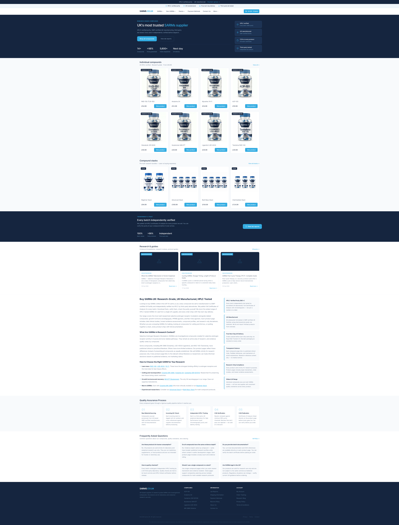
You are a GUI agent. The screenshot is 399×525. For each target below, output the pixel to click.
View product (160, 106)
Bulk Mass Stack (207, 200)
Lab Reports (214, 491)
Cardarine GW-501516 (192, 373)
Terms (251, 517)
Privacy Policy (240, 501)
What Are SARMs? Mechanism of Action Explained (158, 276)
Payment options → (214, 2)
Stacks (181, 11)
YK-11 (167, 366)
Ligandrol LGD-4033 (209, 145)
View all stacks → (253, 163)
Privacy (245, 517)
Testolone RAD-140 (238, 145)
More (215, 11)
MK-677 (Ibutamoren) (171, 379)
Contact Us (207, 11)
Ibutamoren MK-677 (178, 145)
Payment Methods (194, 11)
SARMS (146, 11)
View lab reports (166, 39)
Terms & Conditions (242, 505)
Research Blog (241, 498)
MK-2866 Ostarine (190, 508)
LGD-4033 (160, 366)
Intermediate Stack (238, 200)
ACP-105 (235, 101)
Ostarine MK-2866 (168, 373)
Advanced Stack (177, 200)
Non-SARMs (170, 11)
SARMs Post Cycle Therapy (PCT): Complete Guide (239, 276)
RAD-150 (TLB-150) (148, 101)
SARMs (159, 11)
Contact (257, 517)
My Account (240, 491)
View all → (256, 65)
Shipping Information (217, 495)
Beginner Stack (146, 200)
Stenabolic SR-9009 (148, 145)
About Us (213, 505)
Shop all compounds (147, 39)
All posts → (255, 249)
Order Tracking (241, 495)
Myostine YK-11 (207, 101)
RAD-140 (153, 366)
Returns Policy (215, 501)
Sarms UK (147, 517)
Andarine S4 (176, 101)
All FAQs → (255, 438)
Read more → (173, 286)
